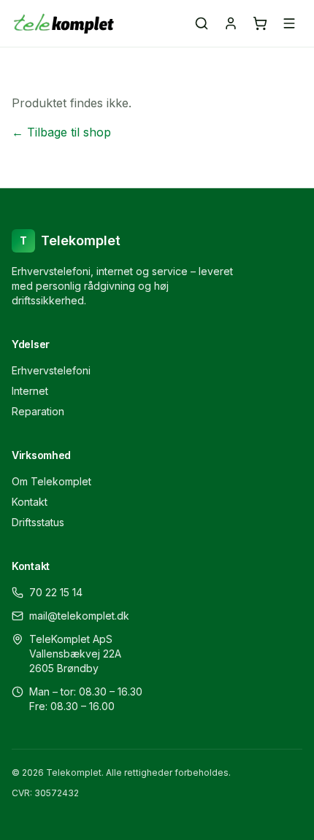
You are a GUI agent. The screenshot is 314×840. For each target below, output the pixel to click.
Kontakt (29, 502)
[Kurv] (260, 23)
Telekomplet (70, 240)
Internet (30, 391)
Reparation (38, 411)
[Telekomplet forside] (64, 23)
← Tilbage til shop (61, 132)
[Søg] (201, 23)
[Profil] (231, 23)
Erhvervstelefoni (51, 370)
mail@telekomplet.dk (79, 615)
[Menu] (289, 23)
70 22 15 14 (56, 592)
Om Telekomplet (51, 481)
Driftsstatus (38, 522)
